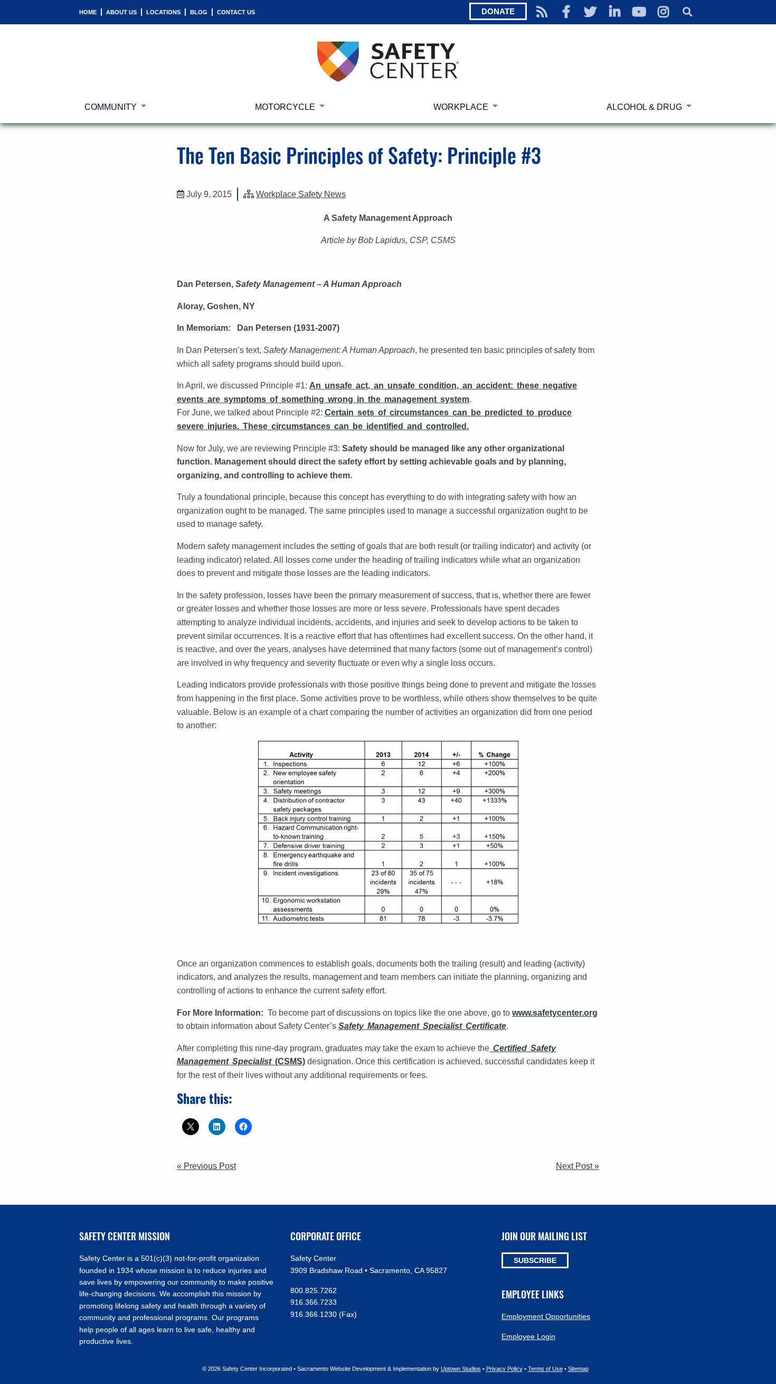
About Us (121, 12)
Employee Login (528, 1336)
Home (88, 12)
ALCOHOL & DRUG (644, 107)
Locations (163, 12)
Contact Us (236, 12)
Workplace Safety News (301, 194)
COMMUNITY (110, 107)
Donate (498, 11)
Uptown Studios (461, 1369)
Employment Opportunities (545, 1316)
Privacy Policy (504, 1369)
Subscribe (535, 1260)
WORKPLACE (460, 107)
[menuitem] (88, 12)
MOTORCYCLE (285, 107)
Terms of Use (545, 1369)
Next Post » (577, 1166)
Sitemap (578, 1369)
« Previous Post (206, 1166)
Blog (198, 12)
